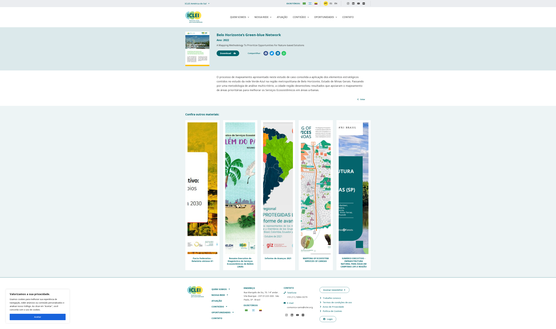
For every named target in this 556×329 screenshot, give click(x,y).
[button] (266, 53)
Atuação (282, 17)
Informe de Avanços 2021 (278, 258)
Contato (348, 17)
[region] (38, 306)
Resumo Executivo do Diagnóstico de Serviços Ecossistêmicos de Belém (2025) (240, 262)
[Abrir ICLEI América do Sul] (209, 3)
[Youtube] (358, 3)
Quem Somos (238, 17)
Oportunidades (324, 17)
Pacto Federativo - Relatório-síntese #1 (202, 259)
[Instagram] (348, 3)
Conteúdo (299, 17)
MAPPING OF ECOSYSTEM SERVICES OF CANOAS (316, 259)
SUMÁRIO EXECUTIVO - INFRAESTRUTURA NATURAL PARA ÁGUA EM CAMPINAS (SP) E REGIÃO (354, 262)
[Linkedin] (353, 3)
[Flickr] (363, 3)
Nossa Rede (261, 17)
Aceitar (37, 317)
